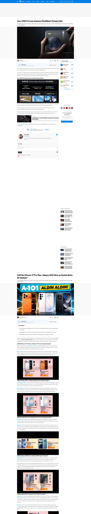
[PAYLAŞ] (50, 61)
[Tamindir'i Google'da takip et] (38, 129)
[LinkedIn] (57, 134)
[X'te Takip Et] (67, 108)
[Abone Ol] (58, 61)
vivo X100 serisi (23, 124)
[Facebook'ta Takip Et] (62, 108)
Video (47, 1)
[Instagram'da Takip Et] (64, 108)
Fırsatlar (53, 1)
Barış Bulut (22, 60)
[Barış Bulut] (20, 134)
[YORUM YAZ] (55, 61)
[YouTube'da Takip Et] (69, 108)
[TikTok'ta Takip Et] (72, 108)
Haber (37, 1)
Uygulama (28, 1)
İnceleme (42, 1)
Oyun (33, 1)
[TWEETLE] (53, 61)
